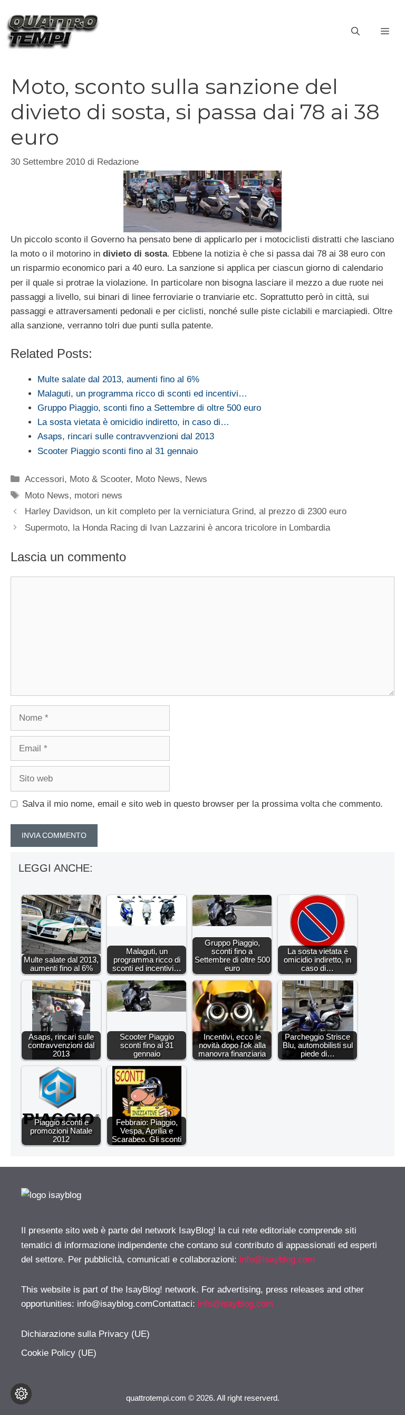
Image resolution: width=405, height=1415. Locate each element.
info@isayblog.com (277, 1259)
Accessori (44, 479)
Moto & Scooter (100, 479)
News (196, 479)
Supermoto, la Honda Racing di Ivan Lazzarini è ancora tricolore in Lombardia (177, 528)
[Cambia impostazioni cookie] (21, 1393)
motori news (98, 495)
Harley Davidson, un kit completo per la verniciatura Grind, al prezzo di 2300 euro (185, 511)
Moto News (158, 479)
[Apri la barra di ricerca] (355, 31)
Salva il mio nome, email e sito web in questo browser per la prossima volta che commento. (202, 804)
